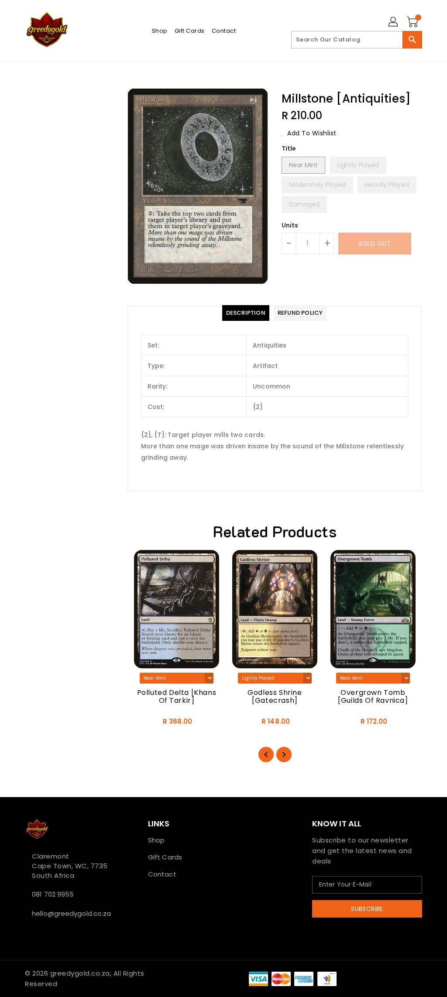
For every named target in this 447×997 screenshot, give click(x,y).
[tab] (245, 313)
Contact (162, 874)
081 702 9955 (53, 894)
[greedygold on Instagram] (41, 933)
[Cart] (413, 22)
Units (290, 225)
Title (289, 148)
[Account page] (393, 22)
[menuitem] (159, 30)
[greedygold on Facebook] (27, 933)
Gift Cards (165, 857)
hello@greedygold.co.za (70, 913)
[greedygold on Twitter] (34, 933)
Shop (156, 840)
